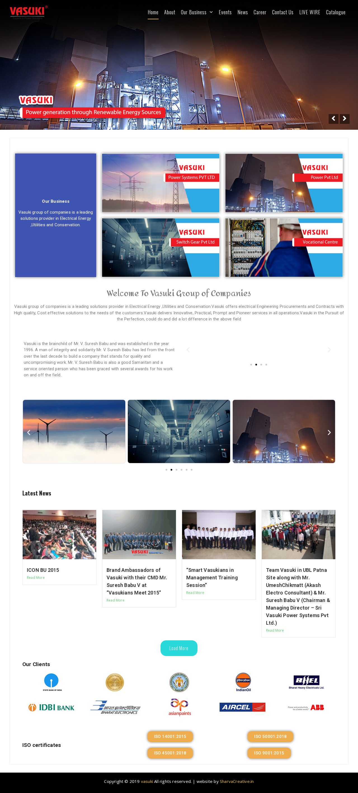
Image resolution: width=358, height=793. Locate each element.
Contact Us (283, 12)
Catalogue (336, 12)
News (242, 12)
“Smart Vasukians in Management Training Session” (212, 577)
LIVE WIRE (310, 12)
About (169, 12)
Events (225, 12)
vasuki (147, 781)
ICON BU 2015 (43, 570)
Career (260, 12)
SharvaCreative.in (237, 781)
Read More (36, 577)
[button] (251, 364)
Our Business (194, 12)
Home (153, 12)
